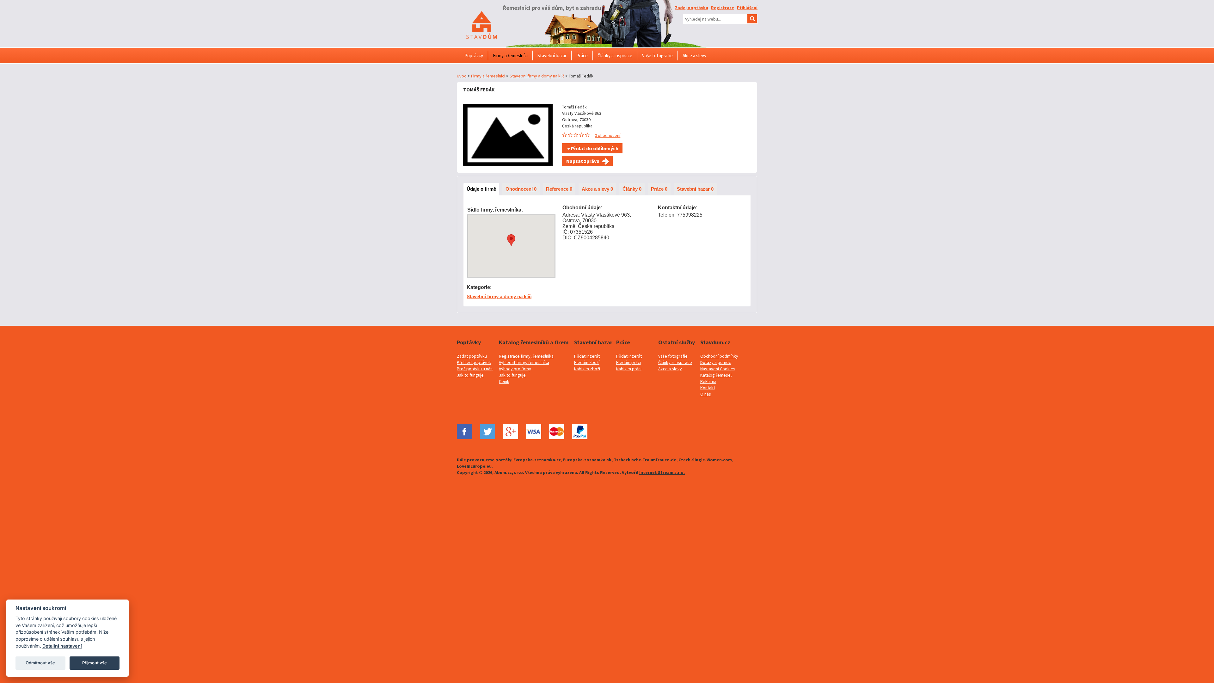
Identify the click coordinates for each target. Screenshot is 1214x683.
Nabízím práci (628, 369)
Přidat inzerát (587, 356)
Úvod (462, 76)
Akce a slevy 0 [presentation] (597, 189)
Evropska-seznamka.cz (537, 460)
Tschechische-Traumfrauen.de (645, 460)
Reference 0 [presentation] (559, 189)
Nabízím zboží (587, 369)
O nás (705, 394)
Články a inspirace (675, 362)
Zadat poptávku (472, 356)
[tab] (481, 189)
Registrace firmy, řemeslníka (526, 356)
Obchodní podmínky (719, 356)
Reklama (708, 381)
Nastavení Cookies (717, 369)
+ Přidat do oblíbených (592, 148)
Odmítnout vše (40, 662)
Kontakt (707, 388)
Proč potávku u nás (475, 369)
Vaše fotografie (673, 356)
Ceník (504, 381)
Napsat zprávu (582, 161)
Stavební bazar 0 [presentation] (695, 189)
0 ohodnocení (607, 135)
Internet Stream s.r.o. (662, 472)
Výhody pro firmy (515, 369)
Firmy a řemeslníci (488, 76)
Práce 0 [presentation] (659, 189)
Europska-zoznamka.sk (587, 460)
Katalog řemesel (716, 375)
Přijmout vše (94, 662)
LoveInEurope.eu (474, 466)
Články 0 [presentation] (631, 189)
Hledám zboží (586, 362)
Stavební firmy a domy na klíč (537, 76)
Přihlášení (747, 7)
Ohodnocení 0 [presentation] (521, 189)
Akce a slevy (670, 369)
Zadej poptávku (691, 7)
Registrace (722, 7)
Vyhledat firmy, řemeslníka (524, 362)
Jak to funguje (470, 375)
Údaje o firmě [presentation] (481, 189)
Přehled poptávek (474, 362)
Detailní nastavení (62, 646)
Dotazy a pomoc (715, 362)
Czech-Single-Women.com (705, 460)
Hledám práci (628, 362)
